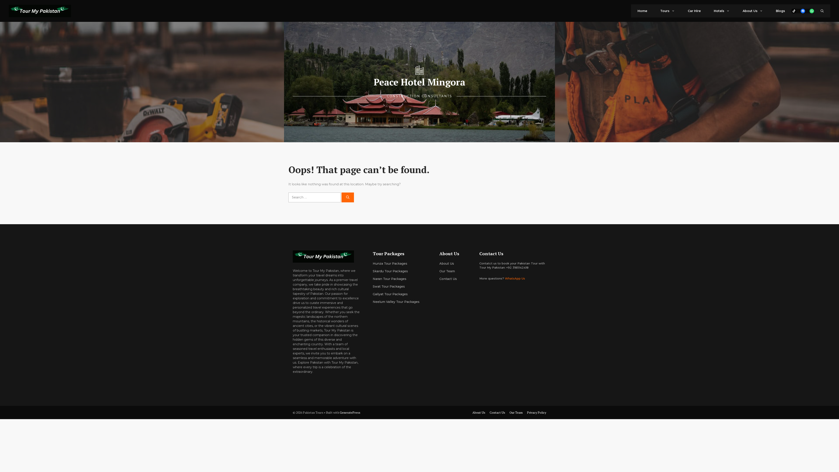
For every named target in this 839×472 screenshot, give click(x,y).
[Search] (347, 197)
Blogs (780, 11)
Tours (664, 11)
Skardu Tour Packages (390, 271)
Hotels (719, 11)
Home (642, 11)
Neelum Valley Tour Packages (396, 302)
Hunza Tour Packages (390, 264)
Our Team (516, 412)
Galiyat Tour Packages (390, 294)
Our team (447, 271)
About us (446, 264)
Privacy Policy (536, 412)
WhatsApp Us (515, 278)
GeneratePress (350, 412)
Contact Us (448, 279)
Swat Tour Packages (389, 286)
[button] (822, 10)
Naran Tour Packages (389, 279)
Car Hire (694, 11)
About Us (750, 11)
